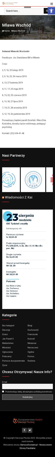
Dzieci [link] (5, 334)
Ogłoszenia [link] (7, 352)
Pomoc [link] (31, 356)
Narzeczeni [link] (33, 347)
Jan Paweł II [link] (8, 338)
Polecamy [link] (6, 356)
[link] (51, 11)
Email (4, 382)
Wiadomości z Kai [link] (18, 197)
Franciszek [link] (33, 334)
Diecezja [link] (6, 330)
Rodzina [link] (31, 361)
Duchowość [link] (33, 330)
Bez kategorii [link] (8, 325)
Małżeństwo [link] (8, 343)
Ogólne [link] (31, 352)
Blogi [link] (30, 325)
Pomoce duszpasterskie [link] (13, 361)
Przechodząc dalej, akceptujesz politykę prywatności (28, 392)
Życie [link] (4, 365)
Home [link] (7, 31)
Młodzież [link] (6, 347)
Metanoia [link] (32, 343)
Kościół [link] (31, 338)
